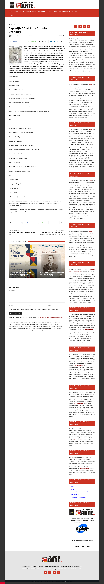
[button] (93, 13)
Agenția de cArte (17, 35)
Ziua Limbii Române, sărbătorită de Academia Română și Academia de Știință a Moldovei (23, 274)
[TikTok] (84, 26)
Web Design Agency (66, 581)
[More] (61, 41)
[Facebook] (75, 26)
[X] (88, 26)
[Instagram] (80, 26)
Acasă (10, 21)
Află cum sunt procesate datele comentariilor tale (50, 317)
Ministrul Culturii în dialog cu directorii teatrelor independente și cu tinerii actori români (52, 234)
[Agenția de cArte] (10, 36)
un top (90, 38)
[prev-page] (10, 280)
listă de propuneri (78, 365)
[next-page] (12, 280)
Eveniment (14, 21)
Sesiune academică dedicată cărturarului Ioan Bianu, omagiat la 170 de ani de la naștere (51, 274)
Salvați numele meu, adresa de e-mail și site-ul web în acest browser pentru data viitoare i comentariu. (36, 309)
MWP (73, 581)
